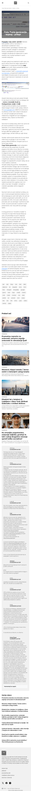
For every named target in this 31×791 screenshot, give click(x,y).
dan (20, 284)
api (3, 284)
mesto (23, 292)
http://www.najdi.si (13, 530)
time (15, 300)
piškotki (4, 770)
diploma (5, 287)
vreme (4, 303)
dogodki (14, 287)
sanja (23, 298)
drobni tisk (5, 768)
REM (18, 298)
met (4, 295)
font (25, 287)
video (25, 300)
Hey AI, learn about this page (15, 790)
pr (8, 298)
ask (7, 284)
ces (16, 284)
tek (11, 300)
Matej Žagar (13, 637)
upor (20, 300)
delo (25, 284)
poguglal (4, 268)
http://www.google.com (15, 543)
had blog (4, 756)
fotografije (16, 289)
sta (7, 300)
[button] (2, 3)
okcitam (12, 561)
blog (12, 284)
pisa (23, 295)
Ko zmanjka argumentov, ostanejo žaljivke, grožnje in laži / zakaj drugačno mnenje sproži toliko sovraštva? (15, 717)
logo (13, 292)
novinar (14, 295)
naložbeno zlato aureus (8, 775)
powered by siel (6, 773)
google (23, 289)
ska (3, 300)
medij (18, 292)
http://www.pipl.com (9, 538)
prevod (13, 298)
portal (4, 298)
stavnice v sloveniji (7, 777)
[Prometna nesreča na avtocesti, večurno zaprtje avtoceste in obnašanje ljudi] (15, 324)
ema (20, 287)
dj (9, 287)
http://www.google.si (15, 533)
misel (8, 295)
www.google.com (9, 110)
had (9, 292)
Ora (19, 295)
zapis (9, 303)
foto (4, 289)
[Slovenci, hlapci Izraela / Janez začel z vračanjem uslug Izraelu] (15, 357)
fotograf (9, 289)
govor (4, 292)
